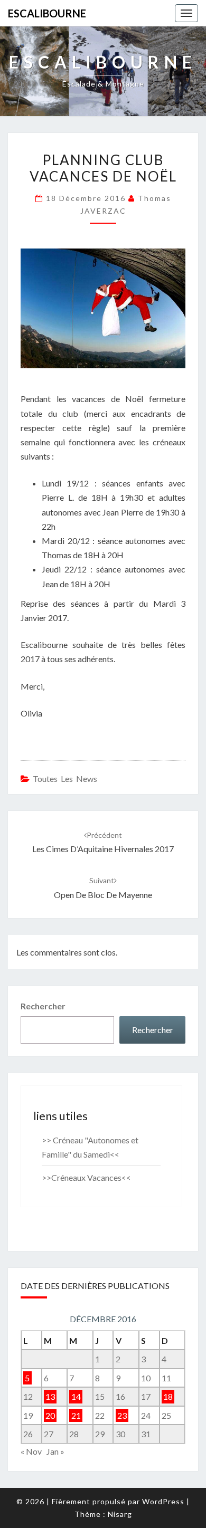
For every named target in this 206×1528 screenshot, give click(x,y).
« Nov (31, 1451)
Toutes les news (65, 778)
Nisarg (120, 1514)
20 (50, 1415)
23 (122, 1415)
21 (76, 1415)
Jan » (55, 1451)
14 (76, 1396)
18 (168, 1396)
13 (50, 1396)
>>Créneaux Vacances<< (86, 1177)
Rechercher (43, 1006)
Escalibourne (47, 13)
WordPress (163, 1501)
